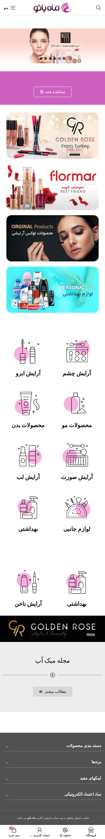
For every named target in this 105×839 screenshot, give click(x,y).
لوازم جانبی (76, 529)
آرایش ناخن (28, 604)
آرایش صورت (77, 477)
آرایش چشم (77, 373)
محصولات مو (77, 425)
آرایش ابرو (28, 373)
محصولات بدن (28, 425)
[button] (64, 58)
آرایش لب (28, 477)
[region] (52, 45)
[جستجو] (99, 8)
